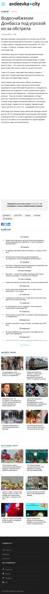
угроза (37, 215)
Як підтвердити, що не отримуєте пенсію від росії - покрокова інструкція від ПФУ (24, 307)
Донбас (14, 11)
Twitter (8, 574)
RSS (6, 582)
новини (5, 11)
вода (28, 215)
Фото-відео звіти (9, 445)
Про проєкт (7, 550)
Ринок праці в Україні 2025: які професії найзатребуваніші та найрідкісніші (27, 315)
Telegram (35, 204)
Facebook (8, 569)
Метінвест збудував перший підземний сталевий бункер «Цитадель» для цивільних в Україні (26, 266)
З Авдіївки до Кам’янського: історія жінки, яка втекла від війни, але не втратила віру (26, 298)
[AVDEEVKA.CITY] (24, 4)
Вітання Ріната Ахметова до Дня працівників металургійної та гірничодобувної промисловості (23, 258)
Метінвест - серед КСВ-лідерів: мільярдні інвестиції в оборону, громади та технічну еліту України (25, 275)
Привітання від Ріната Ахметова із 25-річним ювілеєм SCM (27, 282)
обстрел (18, 215)
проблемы (7, 219)
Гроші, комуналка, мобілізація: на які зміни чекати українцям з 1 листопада (24, 290)
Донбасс (6, 215)
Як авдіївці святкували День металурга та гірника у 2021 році (26, 251)
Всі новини (24, 345)
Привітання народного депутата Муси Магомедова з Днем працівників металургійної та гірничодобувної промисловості (25, 242)
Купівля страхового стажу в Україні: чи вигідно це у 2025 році (26, 324)
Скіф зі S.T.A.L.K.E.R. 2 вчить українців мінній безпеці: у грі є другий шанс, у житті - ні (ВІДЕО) (27, 341)
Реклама (5, 554)
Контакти (6, 558)
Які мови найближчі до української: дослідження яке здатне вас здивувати (24, 332)
